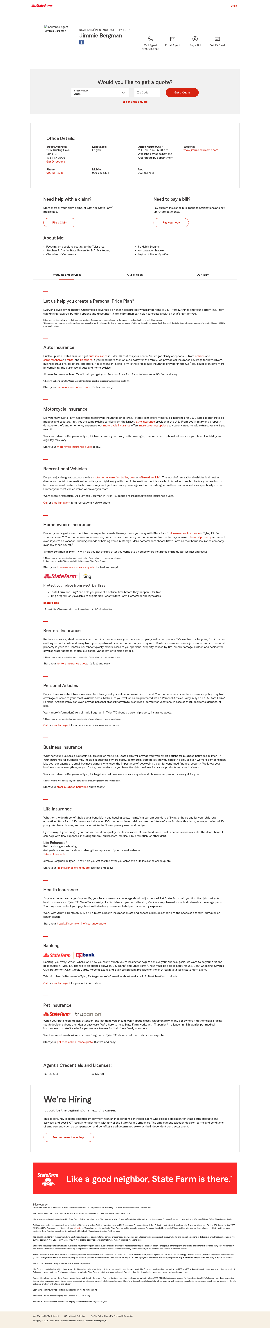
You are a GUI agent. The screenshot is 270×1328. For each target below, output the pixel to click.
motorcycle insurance (116, 425)
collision (200, 356)
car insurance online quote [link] (73, 387)
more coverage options (153, 425)
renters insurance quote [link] (72, 663)
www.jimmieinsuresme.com (200, 150)
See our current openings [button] (68, 1137)
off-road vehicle (149, 477)
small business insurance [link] (72, 786)
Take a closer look (54, 854)
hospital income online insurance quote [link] (81, 923)
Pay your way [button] (171, 222)
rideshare (86, 359)
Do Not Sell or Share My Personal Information (112, 1316)
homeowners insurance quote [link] (75, 567)
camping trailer (118, 477)
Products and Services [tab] (67, 274)
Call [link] (45, 502)
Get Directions (55, 161)
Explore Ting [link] (51, 602)
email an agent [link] (61, 502)
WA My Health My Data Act (46, 1316)
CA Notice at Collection (74, 1316)
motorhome (100, 477)
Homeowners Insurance (185, 533)
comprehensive (53, 359)
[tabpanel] (135, 155)
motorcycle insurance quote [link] (74, 446)
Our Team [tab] (203, 274)
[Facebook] (81, 42)
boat (132, 477)
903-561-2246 (55, 172)
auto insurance (98, 356)
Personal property (200, 537)
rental (70, 359)
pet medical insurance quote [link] (75, 1042)
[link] (173, 47)
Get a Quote (182, 92)
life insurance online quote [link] (73, 867)
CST (159, 146)
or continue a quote (135, 101)
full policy (77, 1228)
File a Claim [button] (59, 222)
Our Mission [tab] (135, 274)
